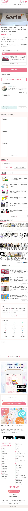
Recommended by (20, 262)
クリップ (23, 107)
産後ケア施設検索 (5, 474)
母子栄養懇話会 (19, 484)
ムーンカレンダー (19, 465)
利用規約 (11, 503)
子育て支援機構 (19, 480)
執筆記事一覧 (21, 92)
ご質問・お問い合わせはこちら (14, 403)
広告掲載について (21, 501)
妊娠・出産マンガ (6, 308)
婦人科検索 (4, 478)
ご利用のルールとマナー (14, 397)
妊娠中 (3, 455)
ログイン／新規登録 (14, 491)
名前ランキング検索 (19, 444)
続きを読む (14, 70)
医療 (7, 313)
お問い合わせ (15, 503)
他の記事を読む (13, 63)
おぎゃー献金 (18, 482)
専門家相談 (4, 450)
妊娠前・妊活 (4, 453)
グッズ (10, 4)
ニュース (5, 4)
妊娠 (24, 310)
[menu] (26, 1)
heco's (14, 86)
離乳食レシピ (4, 466)
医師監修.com (18, 473)
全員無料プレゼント (19, 455)
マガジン (17, 448)
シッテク (17, 470)
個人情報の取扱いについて (20, 500)
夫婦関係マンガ (21, 308)
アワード (17, 446)
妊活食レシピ (4, 469)
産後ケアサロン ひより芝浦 (21, 477)
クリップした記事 (14, 356)
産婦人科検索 (4, 476)
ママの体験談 (13, 313)
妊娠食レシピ (4, 468)
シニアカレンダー (19, 468)
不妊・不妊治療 (5, 459)
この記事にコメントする (15, 79)
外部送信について (5, 501)
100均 (10, 34)
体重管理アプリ (19, 461)
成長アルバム (4, 471)
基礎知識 (3, 451)
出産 (4, 313)
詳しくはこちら (22, 435)
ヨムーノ (17, 472)
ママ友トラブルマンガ (16, 310)
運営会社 (13, 500)
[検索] (23, 1)
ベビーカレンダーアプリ (20, 460)
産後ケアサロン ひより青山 (21, 475)
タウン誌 (17, 449)
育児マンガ (14, 308)
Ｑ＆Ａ (3, 461)
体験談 (3, 463)
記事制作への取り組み (7, 443)
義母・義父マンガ (6, 310)
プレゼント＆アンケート (20, 453)
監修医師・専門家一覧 (7, 445)
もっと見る (13, 155)
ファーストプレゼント (20, 456)
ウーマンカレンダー (19, 467)
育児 (3, 458)
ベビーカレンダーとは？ (6, 500)
